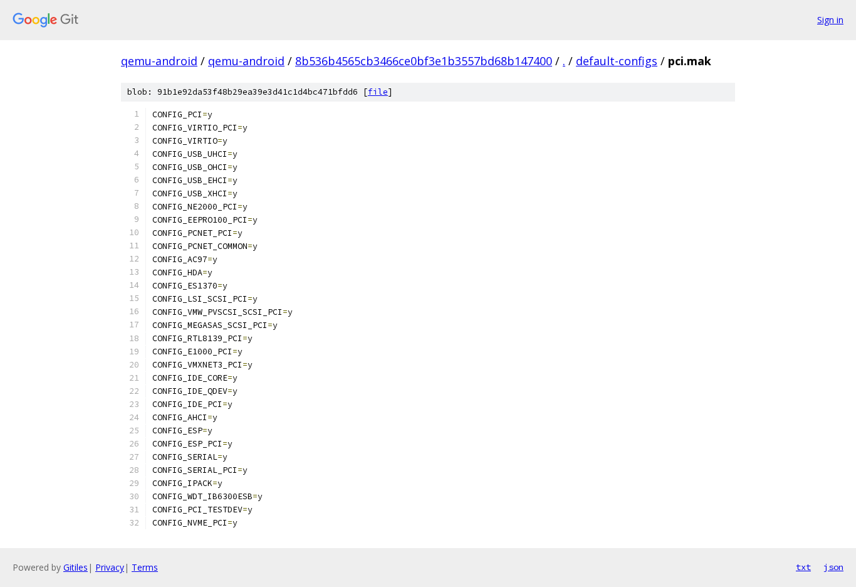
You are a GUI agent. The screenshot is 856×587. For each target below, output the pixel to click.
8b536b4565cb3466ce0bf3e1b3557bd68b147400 (423, 60)
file (378, 92)
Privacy (109, 567)
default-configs (616, 60)
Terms (145, 567)
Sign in (830, 20)
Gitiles (75, 567)
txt (803, 567)
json (833, 567)
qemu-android (159, 60)
